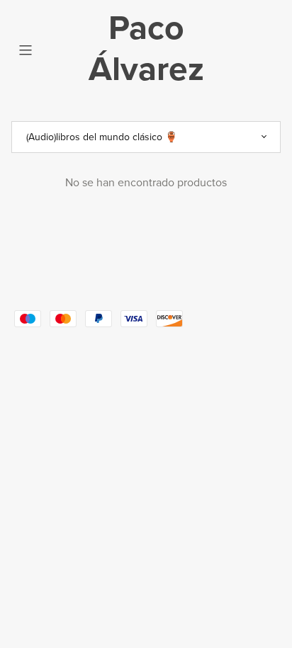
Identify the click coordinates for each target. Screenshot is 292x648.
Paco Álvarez (146, 49)
